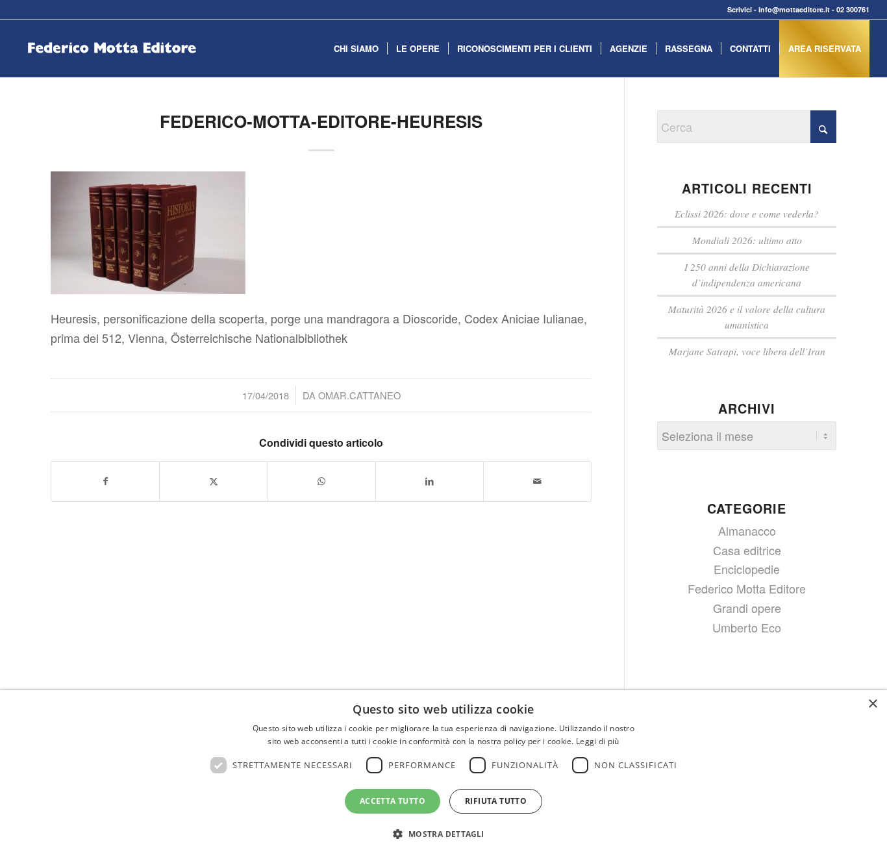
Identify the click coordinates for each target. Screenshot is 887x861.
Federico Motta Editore (747, 588)
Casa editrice (747, 550)
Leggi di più (597, 741)
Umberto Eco (746, 627)
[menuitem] (356, 48)
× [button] (872, 704)
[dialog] (443, 775)
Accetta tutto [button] (392, 800)
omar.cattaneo (359, 395)
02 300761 (852, 9)
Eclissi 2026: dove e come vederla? (747, 213)
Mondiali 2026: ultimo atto (747, 240)
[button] (443, 834)
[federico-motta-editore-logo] (112, 68)
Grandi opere (747, 607)
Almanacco (747, 530)
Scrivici (739, 9)
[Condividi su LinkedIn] (429, 481)
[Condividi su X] (213, 481)
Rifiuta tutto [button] (496, 800)
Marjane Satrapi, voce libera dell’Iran (747, 351)
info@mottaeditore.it (794, 9)
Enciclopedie (747, 568)
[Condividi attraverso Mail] (537, 481)
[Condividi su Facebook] (105, 481)
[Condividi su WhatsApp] (321, 481)
